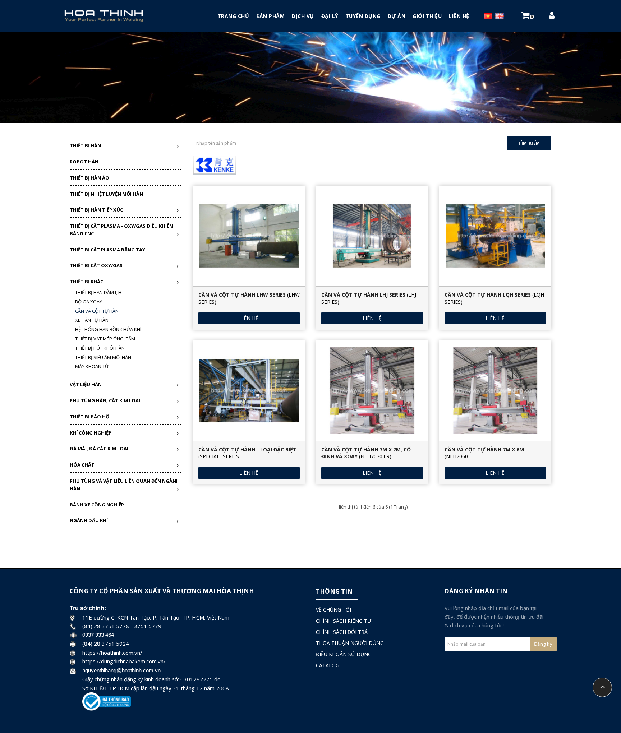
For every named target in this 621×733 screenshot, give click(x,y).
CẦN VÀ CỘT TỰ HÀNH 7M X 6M (484, 449)
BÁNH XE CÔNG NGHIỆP (97, 504)
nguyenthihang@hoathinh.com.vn (121, 670)
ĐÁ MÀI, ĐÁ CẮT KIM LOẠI (99, 448)
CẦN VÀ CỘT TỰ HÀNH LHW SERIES (242, 294)
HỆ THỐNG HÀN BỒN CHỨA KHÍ (108, 329)
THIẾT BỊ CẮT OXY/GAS (96, 265)
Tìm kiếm (529, 143)
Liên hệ (248, 318)
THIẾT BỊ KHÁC (86, 281)
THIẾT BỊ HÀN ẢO (89, 178)
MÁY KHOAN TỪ (92, 366)
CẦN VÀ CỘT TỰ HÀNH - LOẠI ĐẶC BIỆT (247, 449)
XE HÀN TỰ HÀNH (93, 320)
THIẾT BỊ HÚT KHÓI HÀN (100, 348)
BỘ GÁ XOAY (88, 301)
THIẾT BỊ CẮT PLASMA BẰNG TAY (107, 249)
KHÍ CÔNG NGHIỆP (90, 433)
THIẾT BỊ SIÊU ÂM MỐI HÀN (103, 357)
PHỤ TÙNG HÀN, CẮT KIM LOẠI (105, 400)
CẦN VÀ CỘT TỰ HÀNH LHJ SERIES (363, 294)
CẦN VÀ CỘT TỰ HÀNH (98, 311)
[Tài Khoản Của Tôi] (552, 16)
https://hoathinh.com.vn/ (112, 652)
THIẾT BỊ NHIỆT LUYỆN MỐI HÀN (106, 194)
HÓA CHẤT (82, 464)
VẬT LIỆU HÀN (86, 384)
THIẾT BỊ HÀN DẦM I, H (98, 292)
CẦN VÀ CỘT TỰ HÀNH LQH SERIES (488, 294)
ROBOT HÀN (84, 161)
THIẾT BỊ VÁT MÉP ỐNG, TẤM (105, 338)
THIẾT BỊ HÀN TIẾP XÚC (96, 210)
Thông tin (334, 591)
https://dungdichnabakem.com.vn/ (124, 661)
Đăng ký (543, 644)
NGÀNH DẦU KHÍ (89, 520)
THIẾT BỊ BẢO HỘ (89, 416)
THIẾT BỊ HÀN (85, 145)
